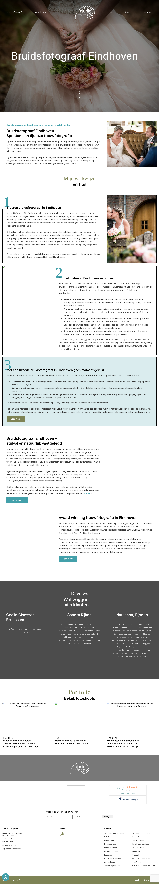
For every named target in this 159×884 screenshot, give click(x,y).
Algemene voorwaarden (11, 849)
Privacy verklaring (9, 845)
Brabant (87, 493)
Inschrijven (107, 817)
